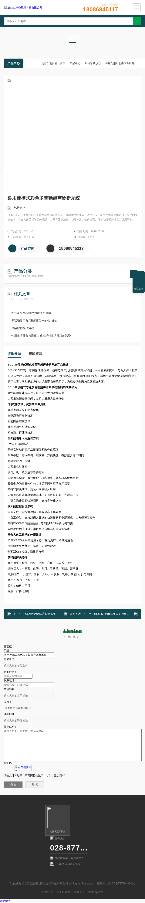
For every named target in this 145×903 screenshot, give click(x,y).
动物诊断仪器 (93, 63)
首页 (62, 63)
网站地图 (5, 900)
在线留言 (35, 353)
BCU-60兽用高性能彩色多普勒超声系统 (119, 613)
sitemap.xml (95, 892)
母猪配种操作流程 (22, 328)
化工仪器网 (63, 892)
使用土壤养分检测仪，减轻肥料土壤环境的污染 (41, 335)
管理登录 (79, 892)
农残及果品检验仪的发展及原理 (31, 313)
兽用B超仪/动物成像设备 (119, 63)
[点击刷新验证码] (23, 768)
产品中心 (14, 63)
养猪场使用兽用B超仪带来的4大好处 (34, 320)
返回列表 (75, 613)
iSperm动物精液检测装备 (40, 613)
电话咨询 (138, 288)
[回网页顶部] (138, 275)
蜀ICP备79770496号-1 (122, 883)
